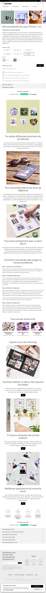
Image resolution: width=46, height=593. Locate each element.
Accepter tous (37, 586)
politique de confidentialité (10, 568)
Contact (36, 574)
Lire (23, 395)
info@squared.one (17, 580)
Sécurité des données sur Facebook (35, 579)
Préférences (37, 589)
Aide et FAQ (10, 574)
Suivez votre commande (19, 574)
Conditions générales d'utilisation (21, 579)
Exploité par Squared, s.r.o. (27, 580)
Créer (40, 65)
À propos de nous (29, 574)
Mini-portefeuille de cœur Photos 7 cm (21, 26)
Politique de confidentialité (9, 579)
